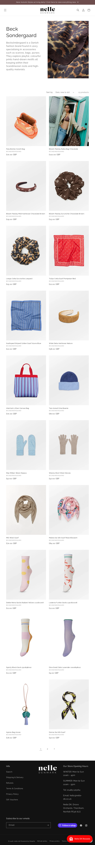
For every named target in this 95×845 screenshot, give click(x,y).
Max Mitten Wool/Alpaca (16, 473)
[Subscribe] (48, 825)
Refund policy (42, 841)
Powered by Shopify (28, 841)
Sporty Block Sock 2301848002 (19, 667)
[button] (5, 10)
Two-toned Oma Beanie (58, 408)
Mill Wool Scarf (12, 538)
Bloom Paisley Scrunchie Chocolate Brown (66, 214)
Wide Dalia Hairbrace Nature (60, 343)
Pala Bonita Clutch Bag (15, 149)
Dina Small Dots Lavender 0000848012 (65, 667)
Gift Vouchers (12, 800)
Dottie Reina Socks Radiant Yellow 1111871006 (25, 603)
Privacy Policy (12, 794)
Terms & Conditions (14, 789)
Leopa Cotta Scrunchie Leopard (19, 279)
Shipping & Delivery (14, 777)
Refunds (9, 783)
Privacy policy (55, 841)
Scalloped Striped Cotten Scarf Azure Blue (23, 343)
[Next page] (54, 749)
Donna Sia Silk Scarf (57, 732)
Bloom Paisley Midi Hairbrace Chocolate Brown (25, 214)
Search (9, 772)
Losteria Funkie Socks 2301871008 (63, 603)
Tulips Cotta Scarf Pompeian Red (62, 279)
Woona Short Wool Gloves (60, 473)
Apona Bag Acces (13, 732)
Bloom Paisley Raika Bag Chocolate (63, 149)
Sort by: (49, 92)
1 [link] (40, 749)
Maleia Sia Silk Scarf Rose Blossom (63, 538)
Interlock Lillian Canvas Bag (17, 408)
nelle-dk (17, 841)
